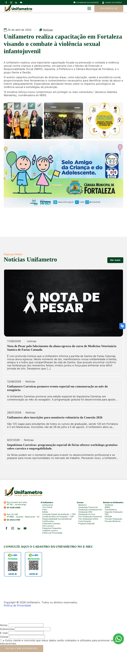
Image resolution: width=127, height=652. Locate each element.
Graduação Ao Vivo (86, 514)
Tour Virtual (47, 507)
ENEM (107, 507)
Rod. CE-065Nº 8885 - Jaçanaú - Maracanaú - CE (23, 515)
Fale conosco (48, 526)
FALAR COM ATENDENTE (22, 648)
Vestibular (109, 505)
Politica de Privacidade (52, 533)
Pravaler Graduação (113, 519)
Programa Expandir (86, 523)
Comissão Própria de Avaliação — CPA (59, 514)
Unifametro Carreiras (51, 523)
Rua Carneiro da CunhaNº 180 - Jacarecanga (17, 503)
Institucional (47, 505)
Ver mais (115, 260)
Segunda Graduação (114, 512)
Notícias (48, 29)
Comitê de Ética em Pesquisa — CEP (58, 516)
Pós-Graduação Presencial (90, 516)
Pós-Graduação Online (88, 519)
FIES (107, 514)
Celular (4, 636)
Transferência (111, 509)
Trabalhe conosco (50, 530)
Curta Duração (84, 521)
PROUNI (108, 516)
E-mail (4, 632)
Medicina (82, 505)
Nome (3, 625)
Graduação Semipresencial (90, 509)
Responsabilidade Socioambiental (57, 519)
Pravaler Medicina (112, 521)
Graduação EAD (85, 512)
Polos (44, 509)
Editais (45, 512)
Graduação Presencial (88, 507)
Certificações (48, 521)
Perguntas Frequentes (51, 528)
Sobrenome (7, 629)
